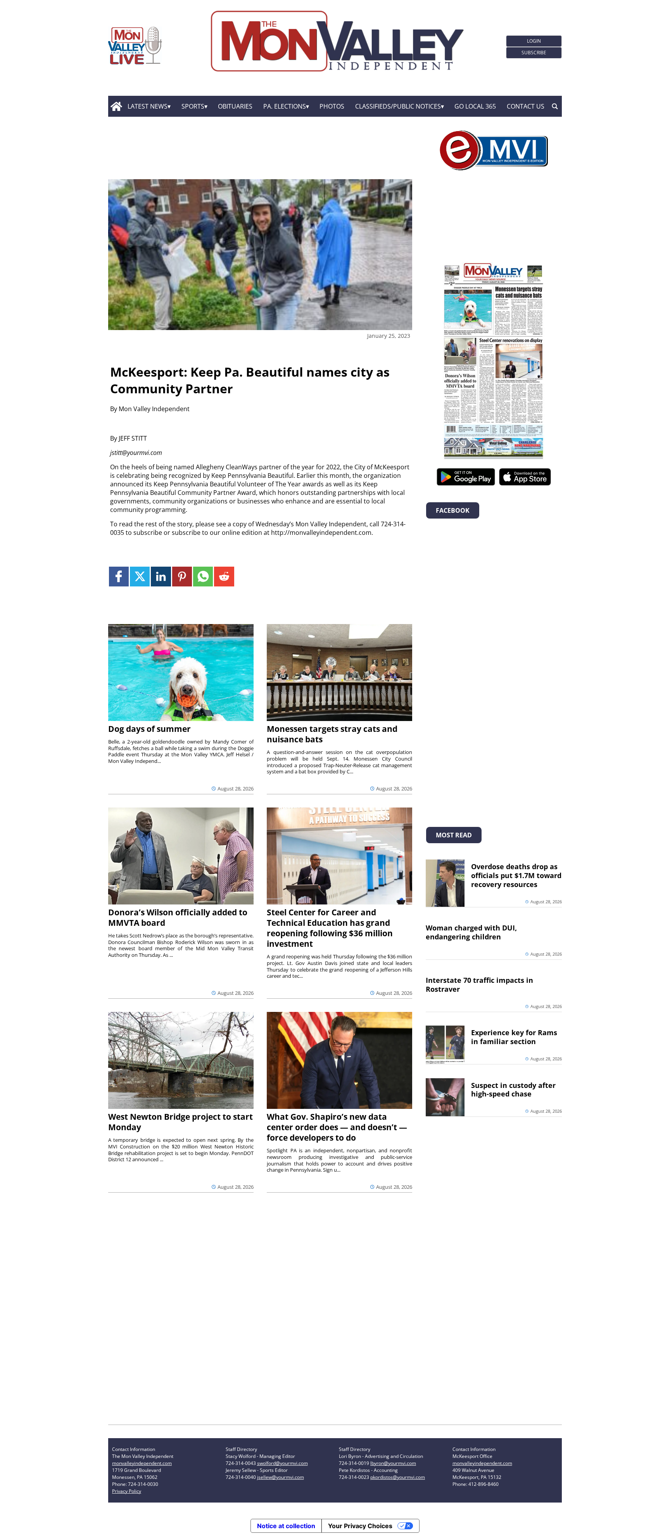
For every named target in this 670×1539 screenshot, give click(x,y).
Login (534, 41)
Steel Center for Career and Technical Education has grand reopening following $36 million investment (330, 928)
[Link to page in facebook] (119, 576)
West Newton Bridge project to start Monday (180, 1122)
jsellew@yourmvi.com (280, 1477)
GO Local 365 (475, 106)
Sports (192, 106)
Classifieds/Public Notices (398, 106)
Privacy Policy (126, 1491)
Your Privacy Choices (360, 1526)
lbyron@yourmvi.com (393, 1463)
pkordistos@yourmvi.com (397, 1477)
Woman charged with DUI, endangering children (471, 932)
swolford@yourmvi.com (282, 1463)
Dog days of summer (149, 728)
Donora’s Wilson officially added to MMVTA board (177, 917)
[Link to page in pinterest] (182, 576)
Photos (331, 106)
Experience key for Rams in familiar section (514, 1037)
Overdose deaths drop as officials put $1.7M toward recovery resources (516, 875)
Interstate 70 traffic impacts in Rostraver (479, 984)
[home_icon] (116, 106)
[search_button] (555, 106)
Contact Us (525, 106)
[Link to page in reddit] (224, 576)
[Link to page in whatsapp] (203, 576)
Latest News (148, 106)
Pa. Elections (284, 106)
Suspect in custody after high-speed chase (513, 1090)
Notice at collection (286, 1526)
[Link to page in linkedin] (161, 576)
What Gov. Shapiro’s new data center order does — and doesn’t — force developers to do (337, 1127)
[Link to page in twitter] (140, 576)
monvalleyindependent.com (142, 1463)
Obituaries (235, 106)
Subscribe (533, 52)
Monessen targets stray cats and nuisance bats (332, 734)
